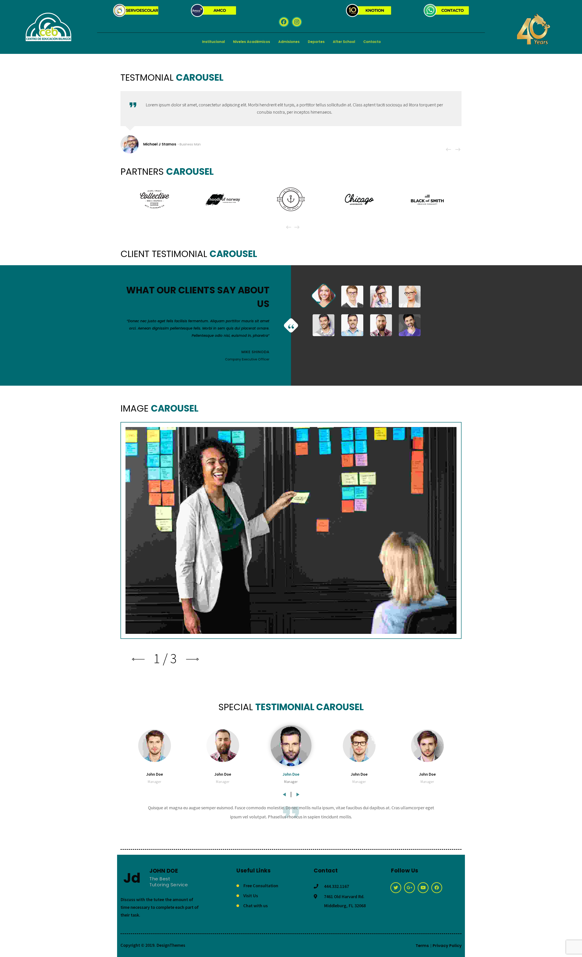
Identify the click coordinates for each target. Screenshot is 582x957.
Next (297, 793)
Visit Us (250, 895)
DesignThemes (170, 945)
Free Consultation (260, 885)
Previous (284, 793)
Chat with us (255, 905)
